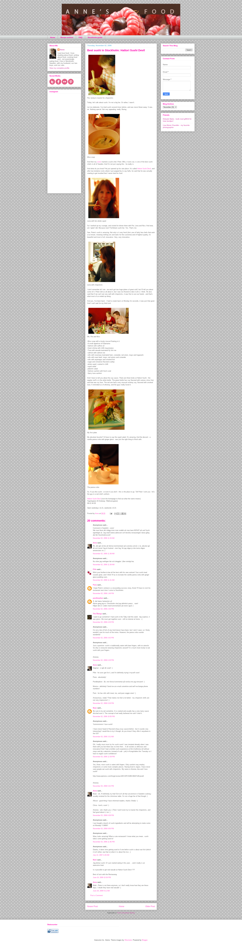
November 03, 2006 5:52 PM (103, 786)
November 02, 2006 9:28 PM (103, 703)
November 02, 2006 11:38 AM (103, 554)
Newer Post (92, 906)
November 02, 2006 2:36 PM (103, 609)
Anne (95, 543)
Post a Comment (96, 895)
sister (99, 162)
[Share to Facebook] (122, 513)
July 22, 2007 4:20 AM (101, 855)
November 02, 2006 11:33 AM (103, 538)
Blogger (144, 940)
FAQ (80, 37)
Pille (94, 569)
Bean (95, 708)
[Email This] (115, 513)
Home (52, 37)
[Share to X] (120, 513)
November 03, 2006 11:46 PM (104, 842)
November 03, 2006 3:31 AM (103, 737)
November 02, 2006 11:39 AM (103, 565)
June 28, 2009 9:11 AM (101, 891)
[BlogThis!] (118, 513)
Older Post (150, 906)
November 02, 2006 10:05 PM (104, 716)
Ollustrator (128, 940)
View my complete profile (59, 68)
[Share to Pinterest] (125, 513)
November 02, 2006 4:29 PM (103, 622)
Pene (95, 585)
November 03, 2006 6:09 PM (103, 815)
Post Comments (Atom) (126, 913)
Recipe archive (66, 37)
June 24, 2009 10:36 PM (102, 877)
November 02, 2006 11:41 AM (103, 580)
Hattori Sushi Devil (144, 169)
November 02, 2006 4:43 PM (103, 638)
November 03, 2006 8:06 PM (103, 829)
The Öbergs (97, 614)
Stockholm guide (95, 37)
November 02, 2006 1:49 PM (103, 593)
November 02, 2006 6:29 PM (103, 660)
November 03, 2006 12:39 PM (104, 757)
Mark (95, 860)
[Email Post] (111, 513)
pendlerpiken (98, 598)
